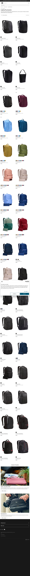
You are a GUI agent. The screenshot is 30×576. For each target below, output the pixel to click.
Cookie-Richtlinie (3, 534)
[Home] (5, 3)
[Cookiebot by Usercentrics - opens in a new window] (25, 281)
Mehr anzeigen (4, 491)
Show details (26, 291)
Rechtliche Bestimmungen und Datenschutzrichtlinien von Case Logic (8, 532)
